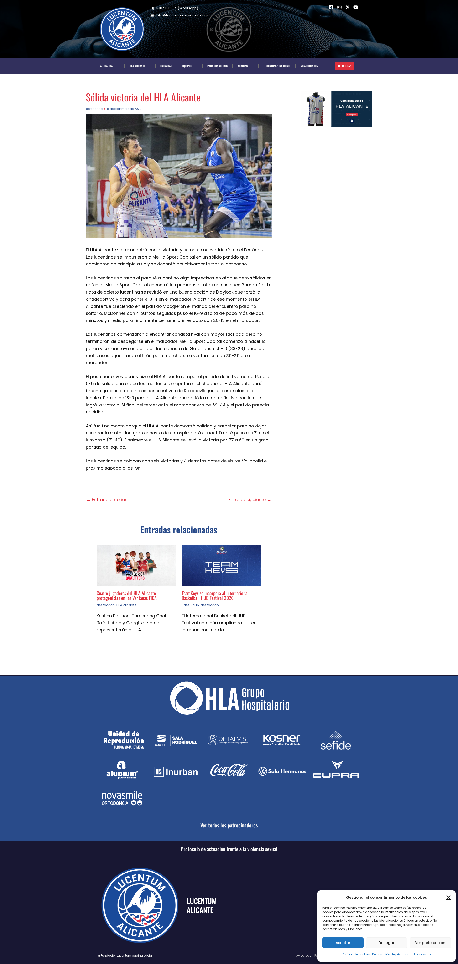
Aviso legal (304, 956)
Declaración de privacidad (392, 954)
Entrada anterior (106, 499)
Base (186, 605)
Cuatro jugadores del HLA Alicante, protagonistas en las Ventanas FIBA (127, 595)
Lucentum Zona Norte (277, 66)
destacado (94, 109)
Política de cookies (356, 954)
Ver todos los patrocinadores (229, 825)
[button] (448, 897)
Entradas (166, 66)
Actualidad (107, 66)
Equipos (187, 66)
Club (195, 605)
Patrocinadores (217, 66)
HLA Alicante (137, 66)
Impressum (422, 954)
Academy (243, 66)
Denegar (387, 942)
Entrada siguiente (250, 499)
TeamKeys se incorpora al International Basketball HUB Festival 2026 (215, 595)
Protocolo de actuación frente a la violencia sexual (229, 848)
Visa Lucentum (309, 66)
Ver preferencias (430, 942)
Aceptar (343, 942)
